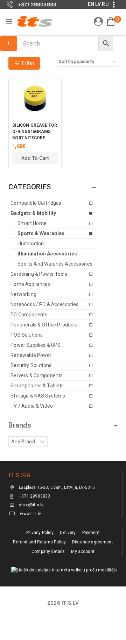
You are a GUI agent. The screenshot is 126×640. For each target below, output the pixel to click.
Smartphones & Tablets (37, 385)
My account (82, 551)
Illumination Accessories (47, 253)
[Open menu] (9, 21)
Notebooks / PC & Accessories (44, 304)
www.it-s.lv (30, 513)
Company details (48, 551)
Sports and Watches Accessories (55, 264)
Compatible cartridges (35, 203)
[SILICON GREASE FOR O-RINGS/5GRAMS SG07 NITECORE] (35, 98)
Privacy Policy (40, 532)
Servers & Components (36, 375)
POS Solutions (26, 335)
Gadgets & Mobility (33, 213)
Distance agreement (92, 542)
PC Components (28, 314)
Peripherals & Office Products (43, 325)
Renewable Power (30, 355)
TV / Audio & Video (31, 406)
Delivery (68, 532)
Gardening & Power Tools (38, 274)
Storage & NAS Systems (37, 396)
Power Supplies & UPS (35, 345)
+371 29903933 (34, 496)
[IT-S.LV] (34, 21)
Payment (91, 532)
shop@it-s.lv (31, 504)
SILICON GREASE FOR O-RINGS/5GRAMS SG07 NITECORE (34, 131)
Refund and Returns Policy (39, 542)
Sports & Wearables (41, 233)
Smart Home (32, 223)
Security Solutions (30, 365)
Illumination (31, 243)
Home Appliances (30, 284)
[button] (35, 158)
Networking (23, 294)
